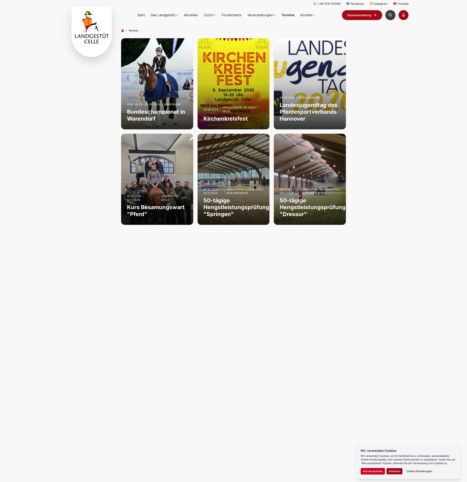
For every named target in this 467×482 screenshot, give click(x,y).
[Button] (390, 15)
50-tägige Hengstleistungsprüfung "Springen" (236, 207)
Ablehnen (394, 471)
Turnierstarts (231, 15)
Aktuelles (191, 15)
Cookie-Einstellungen (419, 471)
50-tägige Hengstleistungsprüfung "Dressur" (313, 207)
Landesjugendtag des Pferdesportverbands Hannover (308, 112)
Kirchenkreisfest (225, 118)
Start (141, 15)
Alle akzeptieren (373, 471)
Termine (288, 15)
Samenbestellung (359, 15)
